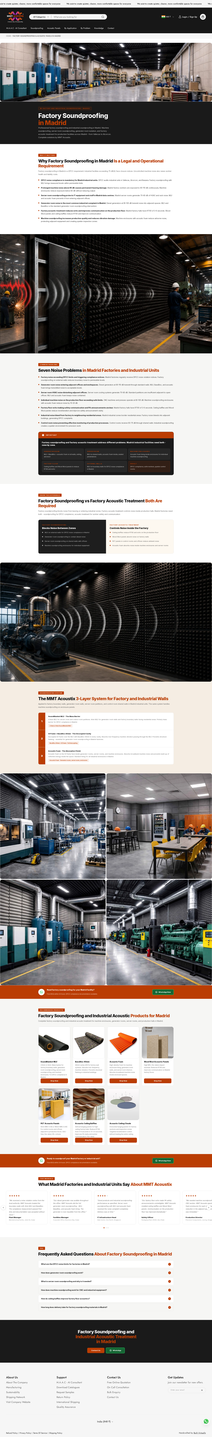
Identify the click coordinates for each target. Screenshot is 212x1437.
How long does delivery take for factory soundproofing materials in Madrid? (74, 1307)
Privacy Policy (25, 1433)
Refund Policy (12, 1433)
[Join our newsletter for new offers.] (202, 1390)
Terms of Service (40, 1433)
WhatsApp (117, 1350)
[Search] (103, 17)
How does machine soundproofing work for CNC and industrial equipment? (74, 1290)
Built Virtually (200, 1432)
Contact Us (95, 1350)
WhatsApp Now (165, 992)
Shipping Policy (55, 1433)
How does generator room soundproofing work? (62, 1273)
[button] (40, 16)
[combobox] (79, 16)
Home (8, 36)
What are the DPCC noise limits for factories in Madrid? (65, 1264)
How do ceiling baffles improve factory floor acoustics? (65, 1299)
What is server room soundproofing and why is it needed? (66, 1281)
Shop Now (54, 1081)
